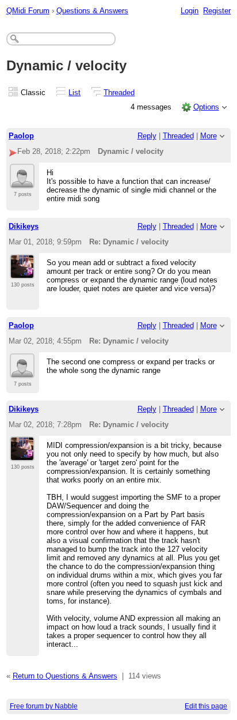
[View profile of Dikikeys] (22, 272)
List (74, 92)
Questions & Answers (92, 10)
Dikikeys (24, 226)
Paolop (21, 135)
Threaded (119, 92)
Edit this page (206, 706)
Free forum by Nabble (44, 706)
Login (189, 10)
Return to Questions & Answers (65, 676)
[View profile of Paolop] (22, 181)
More (208, 135)
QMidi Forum (27, 10)
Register (217, 10)
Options (206, 107)
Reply (146, 135)
